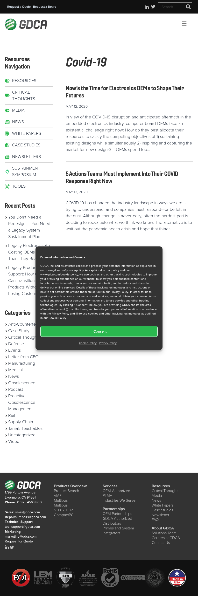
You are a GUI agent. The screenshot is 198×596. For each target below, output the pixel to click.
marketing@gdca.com (20, 536)
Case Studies (26, 145)
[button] (19, 6)
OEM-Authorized (116, 490)
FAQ (155, 519)
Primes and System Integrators (118, 530)
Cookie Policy (88, 343)
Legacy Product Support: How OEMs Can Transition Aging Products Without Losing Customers (27, 280)
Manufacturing (21, 363)
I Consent (99, 331)
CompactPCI (64, 515)
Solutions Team (164, 533)
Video (13, 441)
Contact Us (161, 542)
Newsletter (160, 515)
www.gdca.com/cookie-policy (59, 274)
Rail (11, 415)
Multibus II (62, 505)
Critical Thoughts (23, 95)
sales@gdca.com (27, 512)
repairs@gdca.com (32, 517)
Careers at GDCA (166, 538)
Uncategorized (21, 435)
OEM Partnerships (117, 513)
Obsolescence (21, 383)
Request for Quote (19, 541)
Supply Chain (20, 422)
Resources (24, 80)
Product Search (66, 490)
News (18, 122)
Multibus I (62, 500)
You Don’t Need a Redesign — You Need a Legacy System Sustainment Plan (29, 227)
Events (14, 350)
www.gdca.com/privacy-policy (64, 270)
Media (18, 110)
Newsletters (26, 156)
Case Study (18, 331)
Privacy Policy (108, 343)
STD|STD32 (63, 510)
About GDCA (163, 528)
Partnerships (114, 509)
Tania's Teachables (25, 428)
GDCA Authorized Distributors (117, 521)
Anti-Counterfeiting (26, 324)
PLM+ (107, 495)
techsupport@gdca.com (22, 526)
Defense (16, 344)
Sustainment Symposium (26, 171)
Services (110, 486)
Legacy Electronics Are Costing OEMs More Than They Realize (29, 252)
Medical (15, 370)
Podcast (15, 389)
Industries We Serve (119, 500)
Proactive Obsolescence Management (21, 402)
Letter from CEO (23, 357)
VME (58, 495)
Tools (19, 186)
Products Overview (70, 486)
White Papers (26, 133)
